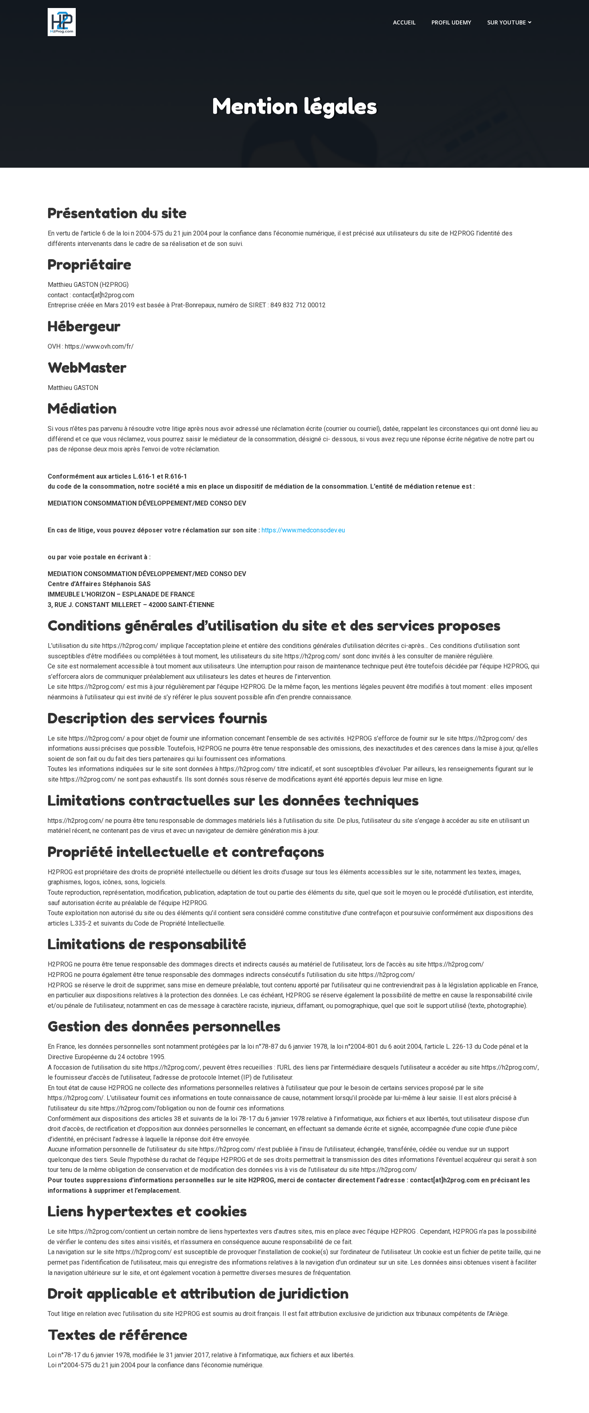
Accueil (404, 22)
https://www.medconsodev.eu (303, 530)
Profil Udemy (451, 22)
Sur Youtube (506, 22)
